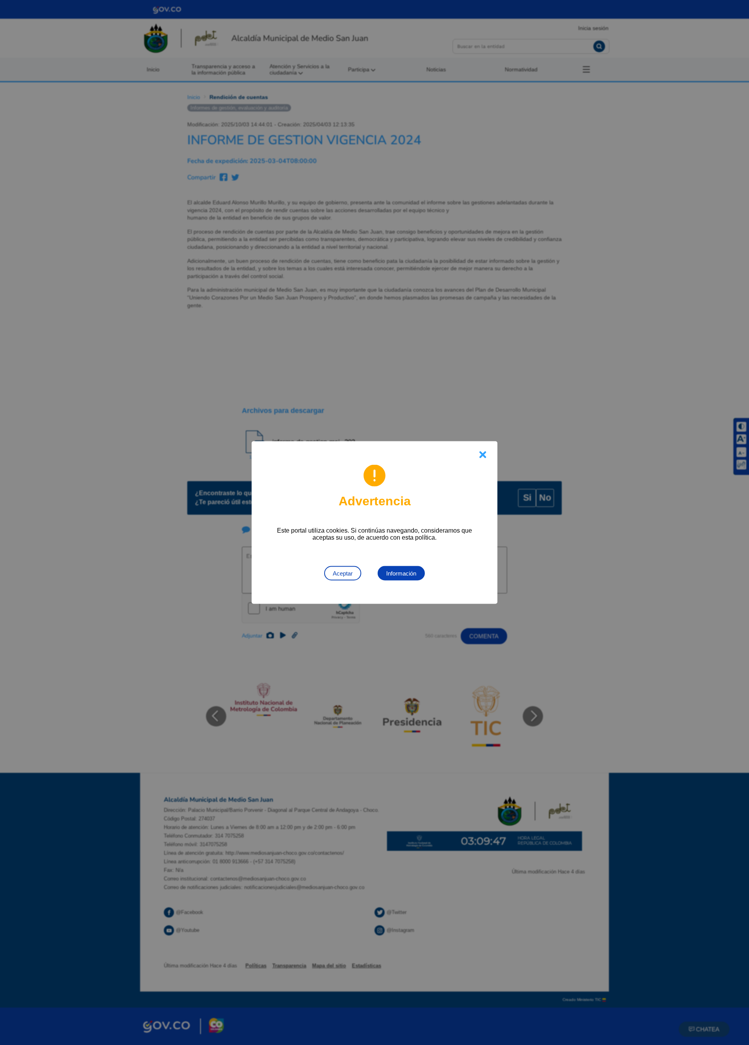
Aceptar (343, 573)
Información (401, 573)
